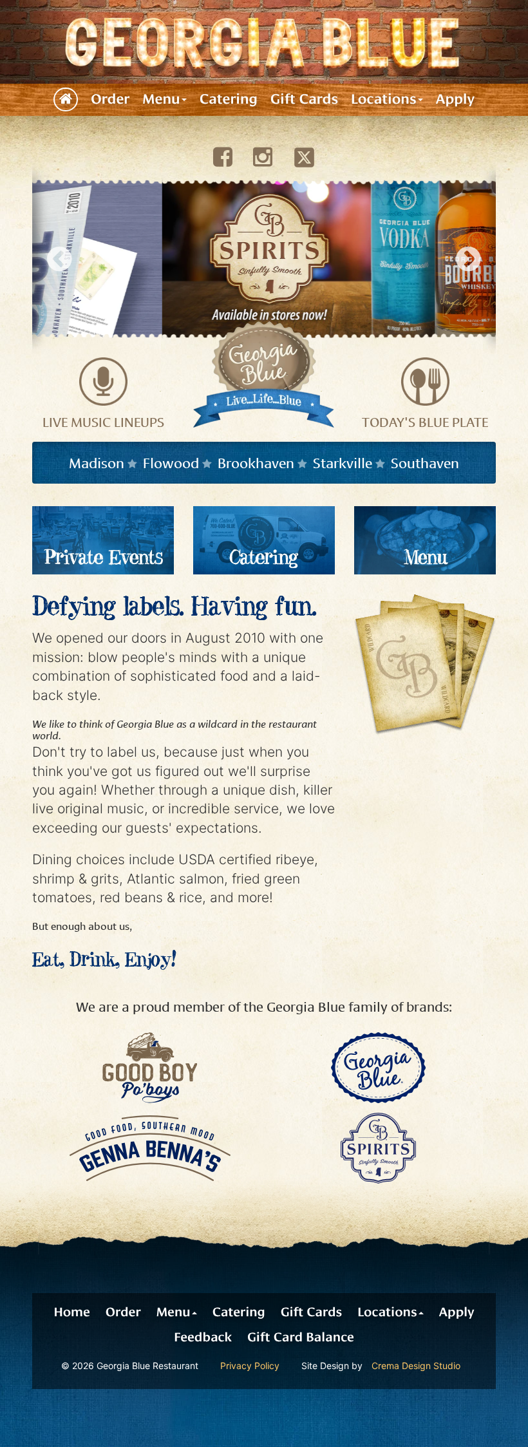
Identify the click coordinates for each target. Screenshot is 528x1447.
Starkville (342, 461)
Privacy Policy (249, 1365)
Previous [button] (59, 258)
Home (71, 1312)
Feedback (203, 1337)
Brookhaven (256, 461)
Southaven (425, 461)
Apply (455, 99)
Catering (229, 99)
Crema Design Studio (416, 1365)
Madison (96, 461)
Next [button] (468, 258)
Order (110, 99)
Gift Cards (304, 99)
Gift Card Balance (300, 1337)
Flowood (171, 461)
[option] (264, 259)
